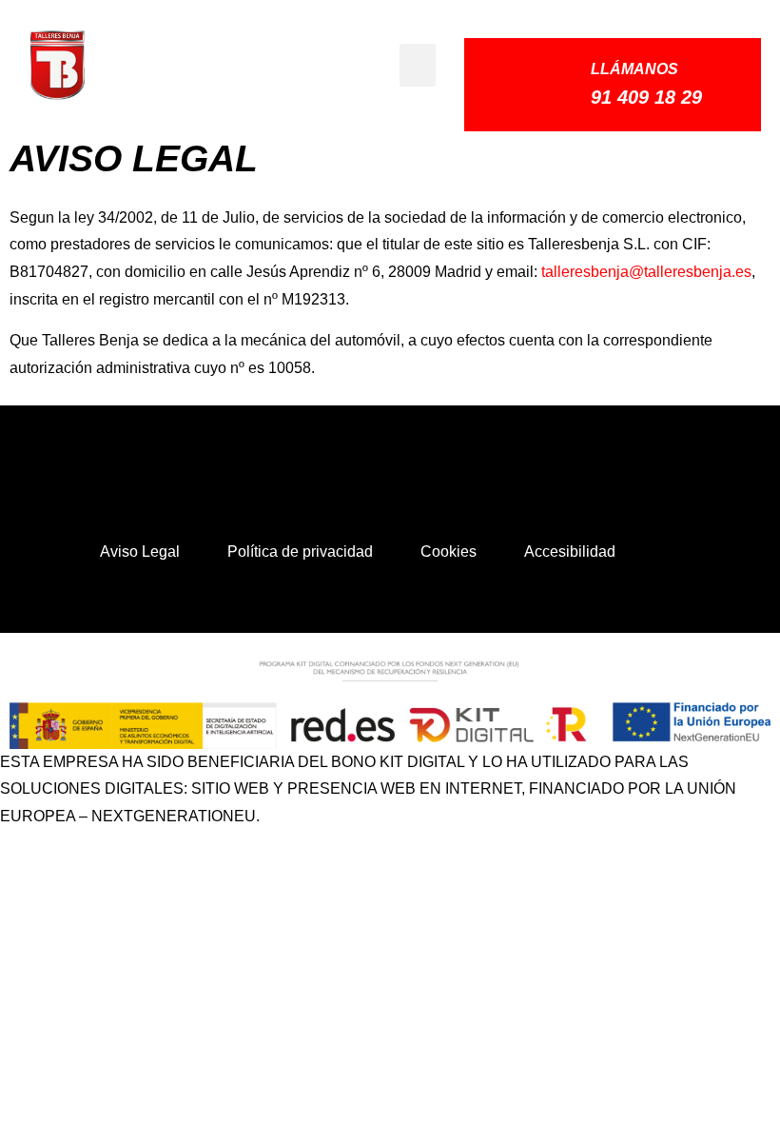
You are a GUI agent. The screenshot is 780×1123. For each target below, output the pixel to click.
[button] (418, 65)
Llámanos (634, 69)
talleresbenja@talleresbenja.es (646, 272)
